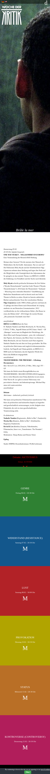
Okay (28, 772)
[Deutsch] (2, 1)
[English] (5, 1)
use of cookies (45, 769)
